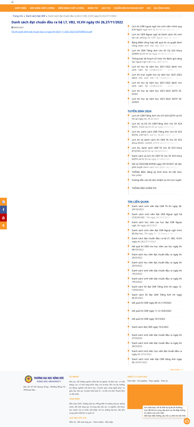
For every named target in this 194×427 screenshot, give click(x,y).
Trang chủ (18, 16)
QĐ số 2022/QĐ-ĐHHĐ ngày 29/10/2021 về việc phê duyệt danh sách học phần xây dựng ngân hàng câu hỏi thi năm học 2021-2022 (157, 167)
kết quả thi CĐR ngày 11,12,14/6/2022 (151, 310)
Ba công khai (162, 8)
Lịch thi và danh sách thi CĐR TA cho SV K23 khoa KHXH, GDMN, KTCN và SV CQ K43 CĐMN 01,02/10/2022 (157, 143)
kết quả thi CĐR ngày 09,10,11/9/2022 (151, 302)
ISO (149, 8)
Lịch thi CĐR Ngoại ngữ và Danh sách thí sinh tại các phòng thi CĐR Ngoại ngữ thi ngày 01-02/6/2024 (157, 37)
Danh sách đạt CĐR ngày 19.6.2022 (150, 326)
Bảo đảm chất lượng (42, 8)
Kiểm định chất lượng (71, 8)
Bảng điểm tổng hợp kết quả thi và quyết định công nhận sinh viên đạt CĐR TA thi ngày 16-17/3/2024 (157, 45)
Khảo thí (93, 8)
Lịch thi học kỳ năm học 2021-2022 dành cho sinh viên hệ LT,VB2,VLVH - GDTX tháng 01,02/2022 (157, 69)
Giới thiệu (21, 8)
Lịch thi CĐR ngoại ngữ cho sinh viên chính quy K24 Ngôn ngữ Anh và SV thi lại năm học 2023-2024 (157, 29)
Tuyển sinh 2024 (139, 111)
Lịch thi (105, 8)
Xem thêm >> (176, 369)
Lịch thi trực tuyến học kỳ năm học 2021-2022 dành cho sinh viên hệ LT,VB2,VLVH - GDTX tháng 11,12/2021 (157, 77)
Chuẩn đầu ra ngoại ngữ (128, 8)
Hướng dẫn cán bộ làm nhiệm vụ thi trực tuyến (156, 180)
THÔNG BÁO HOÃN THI (144, 188)
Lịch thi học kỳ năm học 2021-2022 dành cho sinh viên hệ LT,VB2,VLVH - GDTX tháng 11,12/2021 (157, 86)
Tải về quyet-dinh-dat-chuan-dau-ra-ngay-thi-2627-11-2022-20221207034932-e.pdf (51, 31)
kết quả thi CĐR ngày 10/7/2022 (148, 318)
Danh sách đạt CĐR (35, 16)
